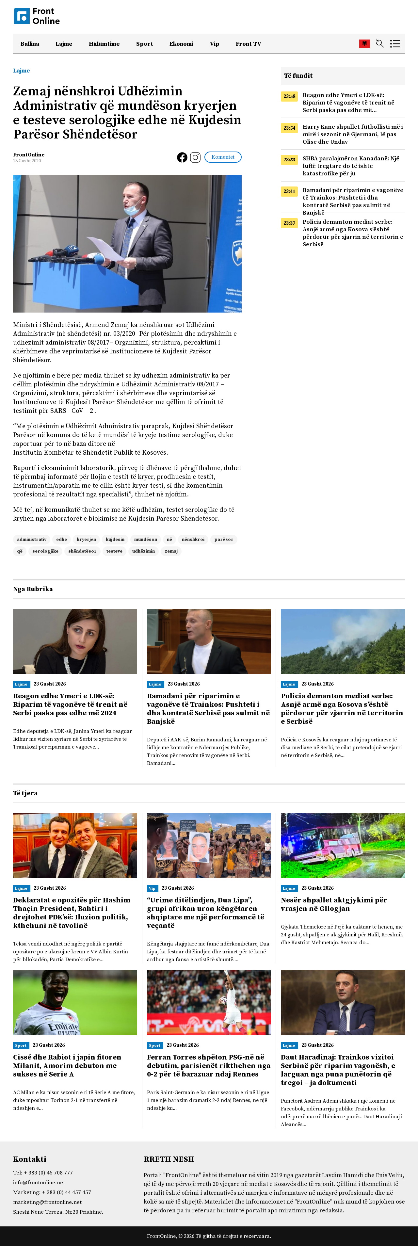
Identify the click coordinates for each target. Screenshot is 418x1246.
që (20, 551)
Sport (144, 44)
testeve (114, 551)
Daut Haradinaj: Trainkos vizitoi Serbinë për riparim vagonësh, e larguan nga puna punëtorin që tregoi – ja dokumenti (338, 1070)
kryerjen (86, 539)
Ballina (30, 44)
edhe (61, 539)
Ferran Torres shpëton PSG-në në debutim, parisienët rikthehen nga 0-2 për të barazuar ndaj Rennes (208, 1066)
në (169, 539)
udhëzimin (143, 551)
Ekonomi (181, 44)
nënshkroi (193, 539)
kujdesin (115, 539)
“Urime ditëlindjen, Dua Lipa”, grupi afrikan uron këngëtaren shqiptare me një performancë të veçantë (205, 913)
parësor (223, 539)
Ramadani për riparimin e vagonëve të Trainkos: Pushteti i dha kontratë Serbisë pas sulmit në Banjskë (353, 201)
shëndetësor (82, 551)
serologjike (45, 551)
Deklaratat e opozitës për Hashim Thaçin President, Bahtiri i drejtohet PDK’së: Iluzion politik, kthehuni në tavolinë (71, 913)
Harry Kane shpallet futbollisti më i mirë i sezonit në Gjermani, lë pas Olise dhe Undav (353, 134)
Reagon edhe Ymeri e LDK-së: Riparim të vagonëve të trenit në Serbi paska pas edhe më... (348, 102)
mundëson (145, 539)
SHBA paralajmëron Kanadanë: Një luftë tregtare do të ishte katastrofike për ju (351, 166)
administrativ (31, 539)
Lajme (64, 44)
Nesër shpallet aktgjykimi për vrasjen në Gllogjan (334, 904)
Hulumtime (104, 44)
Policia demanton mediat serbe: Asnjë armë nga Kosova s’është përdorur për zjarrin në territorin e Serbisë (353, 233)
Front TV (249, 44)
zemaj (171, 551)
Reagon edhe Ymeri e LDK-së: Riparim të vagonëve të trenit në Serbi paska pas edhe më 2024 (70, 705)
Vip (214, 44)
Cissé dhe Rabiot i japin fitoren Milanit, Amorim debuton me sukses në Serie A (67, 1066)
